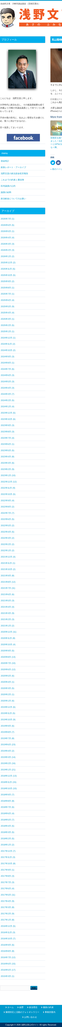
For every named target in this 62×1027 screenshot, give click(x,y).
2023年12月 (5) (8, 413)
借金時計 (5, 161)
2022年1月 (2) (7, 550)
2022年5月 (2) (7, 525)
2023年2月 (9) (7, 469)
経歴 (21, 1007)
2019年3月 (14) (8, 757)
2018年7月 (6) (7, 807)
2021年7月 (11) (8, 588)
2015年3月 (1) (7, 976)
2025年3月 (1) (7, 319)
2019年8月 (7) (7, 732)
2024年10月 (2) (8, 350)
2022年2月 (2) (7, 544)
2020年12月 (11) (8, 632)
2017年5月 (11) (8, 895)
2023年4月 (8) (7, 456)
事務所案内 (50, 1012)
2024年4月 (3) (7, 388)
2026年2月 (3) (7, 250)
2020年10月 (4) (8, 644)
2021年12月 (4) (8, 557)
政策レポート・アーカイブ (13, 167)
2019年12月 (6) (8, 707)
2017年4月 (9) (7, 901)
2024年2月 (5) (7, 400)
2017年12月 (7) (8, 851)
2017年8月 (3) (7, 876)
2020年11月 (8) (8, 638)
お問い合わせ (30, 1017)
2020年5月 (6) (7, 676)
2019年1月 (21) (8, 769)
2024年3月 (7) (7, 394)
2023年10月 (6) (8, 419)
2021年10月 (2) (8, 569)
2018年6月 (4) (7, 813)
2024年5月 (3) (7, 381)
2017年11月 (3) (8, 857)
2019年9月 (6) (7, 726)
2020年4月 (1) (7, 682)
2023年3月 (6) (7, 463)
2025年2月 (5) (7, 325)
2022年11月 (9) (8, 488)
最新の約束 (48, 1007)
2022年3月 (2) (7, 538)
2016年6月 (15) (8, 963)
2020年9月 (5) (7, 650)
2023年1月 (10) (8, 475)
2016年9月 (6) (7, 945)
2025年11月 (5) (8, 269)
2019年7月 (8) (7, 738)
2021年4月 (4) (7, 607)
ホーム (10, 1007)
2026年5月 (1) (7, 231)
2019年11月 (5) (8, 713)
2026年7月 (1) (7, 219)
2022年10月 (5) (8, 494)
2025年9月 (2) (7, 281)
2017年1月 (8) (7, 920)
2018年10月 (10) (9, 788)
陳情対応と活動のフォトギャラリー (22, 1012)
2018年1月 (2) (7, 844)
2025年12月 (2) (8, 262)
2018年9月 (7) (7, 794)
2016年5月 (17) (8, 970)
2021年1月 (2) (7, 625)
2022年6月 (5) (7, 519)
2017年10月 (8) (8, 863)
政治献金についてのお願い (13, 198)
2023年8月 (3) (7, 431)
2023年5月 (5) (7, 450)
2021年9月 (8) (7, 575)
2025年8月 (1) (7, 287)
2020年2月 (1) (7, 694)
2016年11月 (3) (8, 932)
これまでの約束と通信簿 (12, 180)
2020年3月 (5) (7, 688)
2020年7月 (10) (8, 663)
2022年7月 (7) (7, 513)
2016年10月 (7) (8, 938)
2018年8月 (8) (7, 801)
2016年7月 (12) (8, 957)
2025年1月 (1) (7, 331)
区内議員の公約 (8, 186)
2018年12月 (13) (9, 776)
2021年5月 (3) (7, 600)
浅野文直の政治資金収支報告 (14, 173)
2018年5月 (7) (7, 820)
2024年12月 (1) (8, 338)
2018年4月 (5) (7, 826)
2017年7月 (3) (7, 882)
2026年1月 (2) (7, 256)
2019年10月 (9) (8, 719)
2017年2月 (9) (7, 913)
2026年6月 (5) (7, 225)
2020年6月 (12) (8, 669)
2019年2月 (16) (8, 763)
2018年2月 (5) (7, 838)
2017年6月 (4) (7, 888)
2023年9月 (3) (7, 425)
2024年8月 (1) (7, 362)
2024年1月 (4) (7, 406)
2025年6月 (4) (7, 300)
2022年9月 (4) (7, 500)
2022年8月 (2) (7, 506)
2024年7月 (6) (7, 369)
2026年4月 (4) (7, 237)
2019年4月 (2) (7, 751)
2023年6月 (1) (7, 444)
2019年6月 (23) (8, 744)
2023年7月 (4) (7, 438)
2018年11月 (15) (8, 782)
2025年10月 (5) (8, 275)
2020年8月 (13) (8, 657)
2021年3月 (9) (7, 613)
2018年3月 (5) (7, 832)
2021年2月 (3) (7, 619)
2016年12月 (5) (8, 926)
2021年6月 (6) (7, 594)
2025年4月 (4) (7, 312)
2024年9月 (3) (7, 356)
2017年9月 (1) (7, 870)
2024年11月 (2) (8, 344)
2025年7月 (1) (7, 294)
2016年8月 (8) (7, 951)
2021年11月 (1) (8, 563)
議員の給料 (6, 192)
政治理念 (33, 1007)
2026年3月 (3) (7, 244)
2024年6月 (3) (7, 375)
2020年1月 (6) (7, 701)
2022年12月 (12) (9, 481)
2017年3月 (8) (7, 907)
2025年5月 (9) (7, 306)
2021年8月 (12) (8, 582)
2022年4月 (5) (7, 532)
